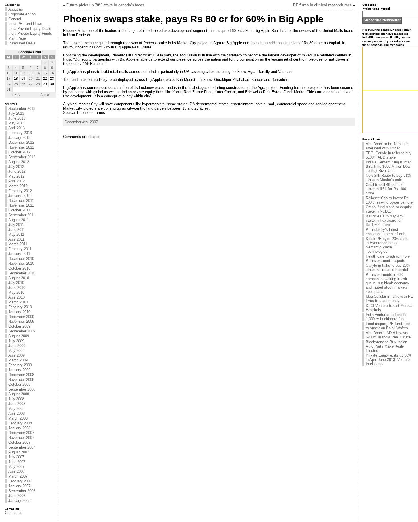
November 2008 (21, 379)
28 (38, 84)
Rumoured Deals (22, 43)
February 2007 (20, 481)
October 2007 (19, 442)
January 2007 (19, 486)
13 (31, 73)
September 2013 (21, 108)
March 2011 (17, 244)
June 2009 (16, 346)
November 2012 (21, 147)
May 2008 (16, 408)
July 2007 (16, 457)
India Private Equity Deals (29, 28)
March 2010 (18, 302)
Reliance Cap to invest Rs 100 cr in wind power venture (389, 200)
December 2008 (21, 375)
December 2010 (21, 258)
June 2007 (16, 462)
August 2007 (18, 452)
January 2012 (19, 196)
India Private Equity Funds (30, 33)
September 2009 (21, 331)
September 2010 (21, 273)
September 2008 (21, 389)
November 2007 (21, 437)
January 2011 (19, 254)
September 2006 (21, 491)
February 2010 (20, 307)
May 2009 (16, 350)
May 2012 (16, 176)
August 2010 (18, 278)
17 (9, 78)
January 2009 (19, 370)
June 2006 (16, 496)
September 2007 (21, 447)
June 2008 (16, 404)
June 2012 (16, 171)
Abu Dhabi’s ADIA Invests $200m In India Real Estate (388, 335)
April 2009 (16, 355)
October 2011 (19, 210)
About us (15, 9)
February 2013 (20, 133)
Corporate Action (22, 14)
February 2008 (20, 423)
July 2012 (16, 167)
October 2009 (19, 326)
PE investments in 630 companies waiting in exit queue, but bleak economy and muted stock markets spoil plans (387, 283)
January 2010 (19, 312)
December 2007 (21, 433)
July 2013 (16, 113)
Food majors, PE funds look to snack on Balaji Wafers (389, 326)
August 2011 (18, 220)
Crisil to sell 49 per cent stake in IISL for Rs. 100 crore (386, 188)
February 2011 (20, 249)
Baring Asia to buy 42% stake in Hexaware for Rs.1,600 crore (385, 220)
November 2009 (21, 321)
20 (31, 78)
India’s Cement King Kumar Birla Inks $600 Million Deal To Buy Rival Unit (388, 166)
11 (16, 73)
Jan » (45, 94)
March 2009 (18, 360)
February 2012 (20, 191)
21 (38, 78)
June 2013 (16, 118)
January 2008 (19, 428)
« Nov (15, 94)
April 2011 (16, 239)
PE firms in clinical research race (322, 5)
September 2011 (21, 215)
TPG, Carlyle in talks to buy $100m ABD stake (388, 155)
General (14, 19)
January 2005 (19, 500)
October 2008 (19, 384)
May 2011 (16, 234)
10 (9, 73)
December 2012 (21, 142)
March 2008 (18, 418)
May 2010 (16, 292)
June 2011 (16, 229)
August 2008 (18, 394)
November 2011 (21, 205)
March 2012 (18, 186)
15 (45, 73)
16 (52, 73)
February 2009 (20, 365)
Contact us (14, 513)
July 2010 (16, 283)
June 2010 (16, 287)
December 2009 (21, 317)
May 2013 (16, 123)
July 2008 (16, 399)
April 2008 (16, 413)
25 (16, 84)
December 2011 (21, 200)
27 (31, 84)
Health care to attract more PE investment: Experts (388, 258)
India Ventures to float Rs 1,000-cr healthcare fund (386, 317)
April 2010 (16, 297)
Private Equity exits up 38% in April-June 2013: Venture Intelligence (389, 359)
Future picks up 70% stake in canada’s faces (105, 5)
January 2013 (19, 137)
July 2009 (16, 341)
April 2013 (16, 128)
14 (38, 73)
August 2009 (18, 336)
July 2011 (16, 225)
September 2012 (21, 157)
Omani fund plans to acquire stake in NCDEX (389, 209)
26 (23, 84)
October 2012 (19, 152)
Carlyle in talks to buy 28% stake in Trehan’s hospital (388, 267)
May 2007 (16, 467)
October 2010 (19, 268)
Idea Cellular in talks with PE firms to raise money (389, 298)
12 (23, 73)
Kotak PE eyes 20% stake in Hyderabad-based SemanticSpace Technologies (387, 245)
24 (9, 84)
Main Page (17, 38)
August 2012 (18, 162)
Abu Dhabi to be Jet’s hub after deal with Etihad (387, 146)
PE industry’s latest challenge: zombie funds (386, 231)
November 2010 (21, 263)
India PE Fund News (25, 24)
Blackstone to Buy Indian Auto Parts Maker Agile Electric (386, 346)
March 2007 (18, 476)
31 (9, 89)
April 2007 (16, 471)
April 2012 (16, 181)
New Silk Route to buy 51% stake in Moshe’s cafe (388, 177)
